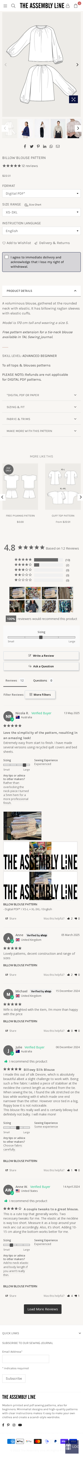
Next (77, 65)
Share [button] (12, 918)
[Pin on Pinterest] (38, 146)
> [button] (43, 1309)
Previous (5, 65)
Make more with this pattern (29, 431)
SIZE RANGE (21, 204)
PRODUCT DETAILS (19, 291)
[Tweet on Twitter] (32, 146)
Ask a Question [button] (43, 666)
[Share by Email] (58, 146)
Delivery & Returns (54, 243)
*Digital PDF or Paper (23, 395)
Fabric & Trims (18, 419)
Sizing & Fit (16, 407)
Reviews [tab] (11, 680)
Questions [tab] (40, 680)
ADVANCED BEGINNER (39, 356)
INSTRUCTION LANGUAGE (21, 223)
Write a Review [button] (43, 656)
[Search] (13, 5)
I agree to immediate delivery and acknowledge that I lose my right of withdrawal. (37, 262)
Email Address (12, 1351)
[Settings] (68, 5)
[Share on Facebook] (25, 146)
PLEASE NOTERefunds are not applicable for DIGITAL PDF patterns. (35, 376)
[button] (69, 918)
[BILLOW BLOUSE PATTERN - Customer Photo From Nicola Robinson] (17, 593)
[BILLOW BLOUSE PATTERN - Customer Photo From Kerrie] (33, 606)
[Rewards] (72, 1447)
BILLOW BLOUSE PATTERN (20, 904)
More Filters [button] (42, 695)
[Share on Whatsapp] (51, 146)
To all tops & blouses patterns (26, 365)
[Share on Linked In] (44, 146)
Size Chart (34, 204)
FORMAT (8, 186)
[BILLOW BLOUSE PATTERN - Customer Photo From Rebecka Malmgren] (65, 593)
